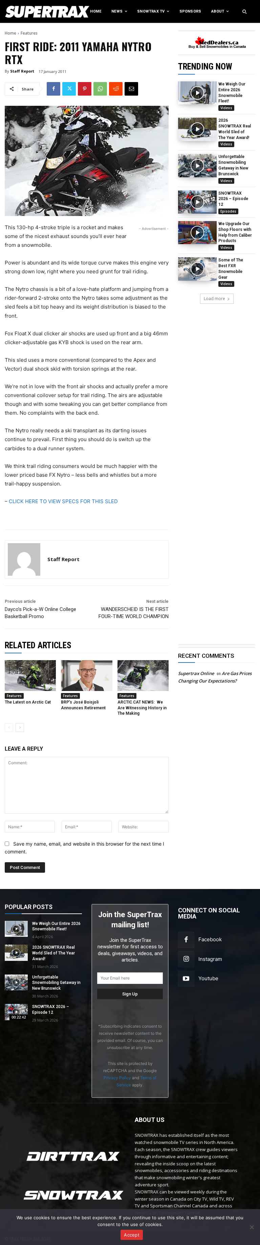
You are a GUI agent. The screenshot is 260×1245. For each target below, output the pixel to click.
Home (10, 33)
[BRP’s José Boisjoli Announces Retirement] (86, 675)
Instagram (210, 959)
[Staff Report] (24, 559)
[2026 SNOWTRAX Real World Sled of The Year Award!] (197, 129)
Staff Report (22, 71)
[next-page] (20, 727)
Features (29, 33)
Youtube (208, 978)
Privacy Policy (117, 1077)
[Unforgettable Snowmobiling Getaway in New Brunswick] (197, 165)
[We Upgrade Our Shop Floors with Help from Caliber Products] (197, 232)
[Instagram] (186, 959)
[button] (244, 11)
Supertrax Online (196, 673)
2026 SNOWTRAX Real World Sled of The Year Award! (53, 953)
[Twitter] (69, 89)
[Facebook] (53, 89)
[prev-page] (9, 727)
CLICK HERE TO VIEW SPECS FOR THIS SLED (63, 501)
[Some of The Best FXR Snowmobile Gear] (197, 268)
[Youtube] (186, 979)
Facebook (210, 939)
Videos (226, 107)
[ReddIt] (116, 89)
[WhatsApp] (100, 89)
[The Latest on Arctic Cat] (30, 675)
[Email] (131, 89)
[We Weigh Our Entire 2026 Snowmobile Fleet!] (197, 92)
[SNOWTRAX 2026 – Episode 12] (197, 202)
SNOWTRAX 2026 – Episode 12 (233, 199)
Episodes (228, 211)
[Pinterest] (84, 89)
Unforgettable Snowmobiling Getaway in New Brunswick (56, 983)
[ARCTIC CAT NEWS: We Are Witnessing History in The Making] (143, 675)
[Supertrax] (27, 11)
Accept (131, 1235)
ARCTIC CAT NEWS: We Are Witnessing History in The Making (142, 708)
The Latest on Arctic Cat (28, 702)
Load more (214, 298)
